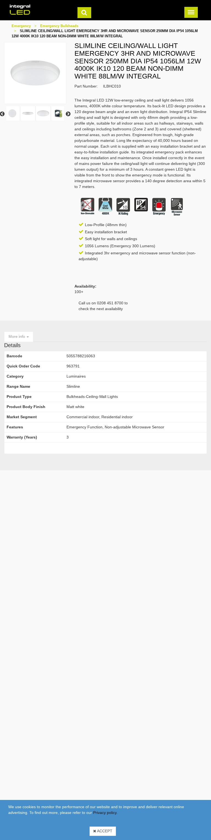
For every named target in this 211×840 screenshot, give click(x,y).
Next (68, 114)
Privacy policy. (105, 812)
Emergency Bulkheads (59, 26)
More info (17, 336)
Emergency (21, 26)
